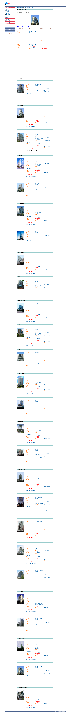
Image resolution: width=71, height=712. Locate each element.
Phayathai (7, 10)
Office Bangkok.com (20, 7)
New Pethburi (8, 20)
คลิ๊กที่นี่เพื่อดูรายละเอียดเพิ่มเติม (31, 126)
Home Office (8, 24)
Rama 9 (7, 12)
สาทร (25, 7)
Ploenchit (7, 11)
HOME (7, 17)
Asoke (7, 8)
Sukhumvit (7, 16)
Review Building (8, 25)
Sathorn (7, 15)
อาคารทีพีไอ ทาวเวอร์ (30, 7)
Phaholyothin (8, 9)
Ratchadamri (8, 14)
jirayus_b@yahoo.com (32, 47)
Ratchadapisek (8, 13)
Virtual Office (8, 22)
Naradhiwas (8, 19)
